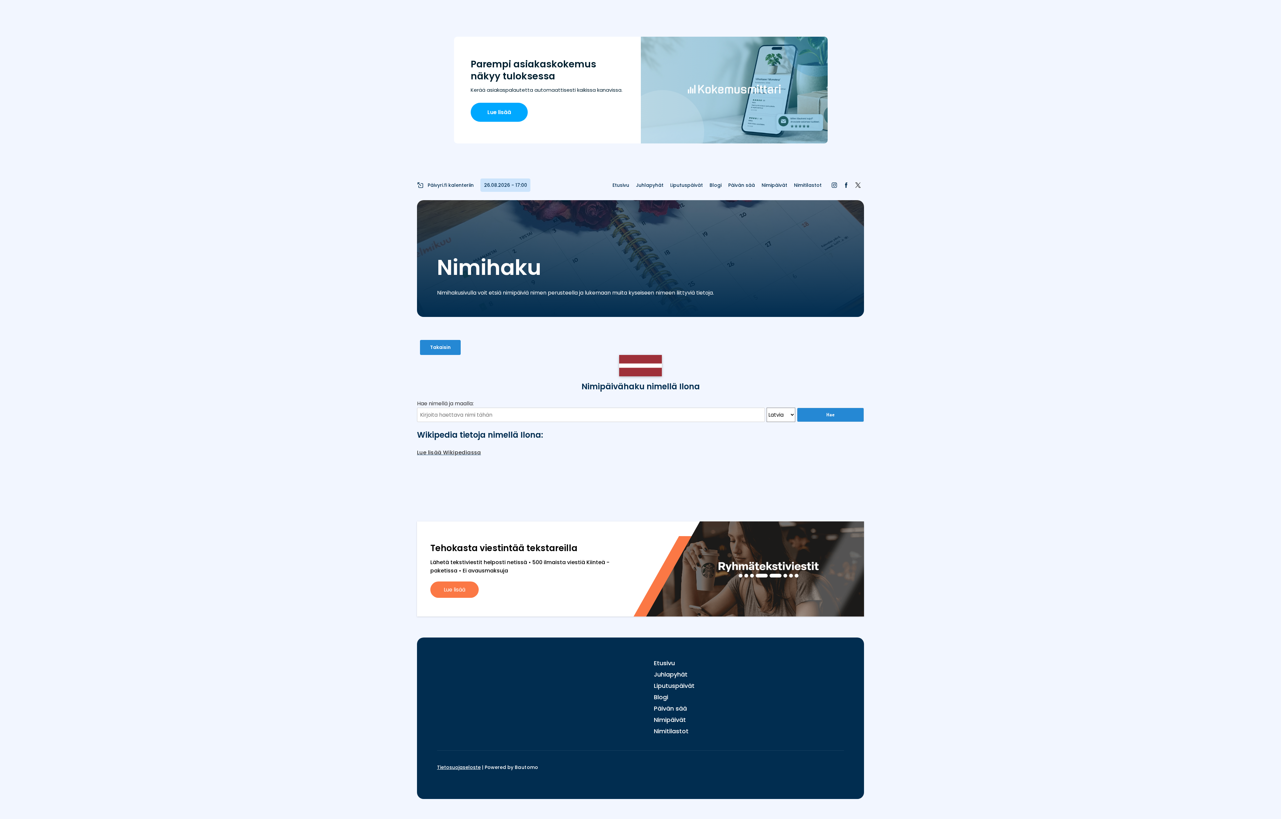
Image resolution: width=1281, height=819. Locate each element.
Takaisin (440, 347)
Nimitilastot (808, 185)
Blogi (716, 185)
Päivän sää (741, 185)
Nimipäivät (774, 185)
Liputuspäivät (686, 185)
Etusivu (620, 185)
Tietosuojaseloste (459, 767)
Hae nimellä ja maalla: (445, 403)
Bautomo (526, 767)
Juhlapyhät (650, 185)
